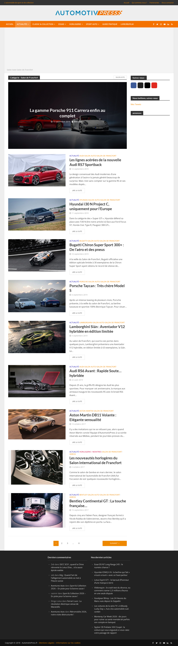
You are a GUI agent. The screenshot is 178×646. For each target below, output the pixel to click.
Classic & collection (42, 24)
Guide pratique (109, 24)
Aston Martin (86, 411)
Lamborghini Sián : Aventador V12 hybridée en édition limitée (97, 329)
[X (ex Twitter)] (140, 85)
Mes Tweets (136, 104)
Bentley (83, 495)
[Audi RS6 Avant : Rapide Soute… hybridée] (37, 381)
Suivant (114, 543)
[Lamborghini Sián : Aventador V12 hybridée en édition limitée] (37, 336)
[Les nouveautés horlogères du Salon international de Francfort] (37, 467)
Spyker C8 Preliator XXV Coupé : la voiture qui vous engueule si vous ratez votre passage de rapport (111, 630)
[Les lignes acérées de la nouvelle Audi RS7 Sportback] (37, 170)
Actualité (74, 156)
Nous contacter (168, 2)
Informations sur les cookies (68, 643)
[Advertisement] (89, 48)
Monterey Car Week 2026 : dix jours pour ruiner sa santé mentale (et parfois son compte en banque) (112, 619)
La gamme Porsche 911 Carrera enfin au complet (67, 113)
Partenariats (154, 2)
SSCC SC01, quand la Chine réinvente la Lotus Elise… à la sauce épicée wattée (67, 567)
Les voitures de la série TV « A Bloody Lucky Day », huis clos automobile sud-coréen (111, 609)
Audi (81, 156)
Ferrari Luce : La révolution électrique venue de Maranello (66, 604)
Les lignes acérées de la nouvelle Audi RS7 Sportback (95, 162)
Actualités (22, 24)
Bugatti (83, 241)
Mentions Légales (46, 643)
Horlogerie (75, 24)
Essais (61, 24)
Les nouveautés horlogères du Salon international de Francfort (95, 460)
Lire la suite (77, 190)
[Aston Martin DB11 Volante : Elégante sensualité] (37, 424)
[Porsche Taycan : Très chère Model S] (37, 295)
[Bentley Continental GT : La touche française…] (37, 510)
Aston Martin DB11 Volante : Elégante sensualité (92, 417)
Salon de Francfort (106, 156)
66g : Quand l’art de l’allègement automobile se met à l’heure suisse (66, 578)
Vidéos (72, 454)
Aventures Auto (58, 585)
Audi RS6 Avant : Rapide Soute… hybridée (95, 373)
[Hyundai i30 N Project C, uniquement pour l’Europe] (37, 214)
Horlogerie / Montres (90, 452)
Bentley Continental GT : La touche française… (97, 503)
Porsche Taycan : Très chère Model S (97, 288)
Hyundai (83, 200)
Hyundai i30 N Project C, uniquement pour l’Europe (90, 206)
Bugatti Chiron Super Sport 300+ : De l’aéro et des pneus (96, 247)
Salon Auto (11, 69)
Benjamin (78, 121)
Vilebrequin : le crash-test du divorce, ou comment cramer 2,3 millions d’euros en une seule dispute (112, 590)
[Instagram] (147, 85)
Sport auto (91, 24)
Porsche (83, 282)
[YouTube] (154, 85)
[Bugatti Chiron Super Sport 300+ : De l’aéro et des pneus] (37, 255)
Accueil (126, 2)
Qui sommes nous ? (139, 2)
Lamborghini (85, 323)
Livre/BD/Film (127, 24)
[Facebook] (133, 85)
